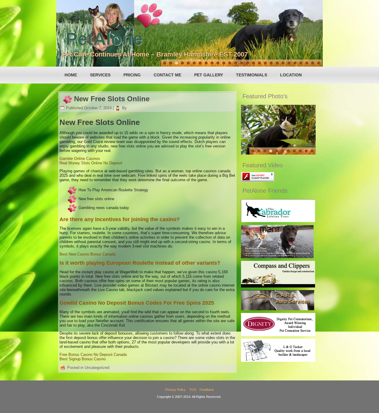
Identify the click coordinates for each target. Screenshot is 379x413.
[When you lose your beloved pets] (278, 334)
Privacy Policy (175, 389)
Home (71, 75)
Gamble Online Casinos (80, 158)
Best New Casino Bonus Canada (87, 254)
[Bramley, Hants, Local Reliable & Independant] (277, 309)
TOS (192, 389)
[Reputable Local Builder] (278, 360)
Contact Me (167, 75)
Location (291, 75)
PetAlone (104, 39)
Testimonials (251, 75)
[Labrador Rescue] (278, 220)
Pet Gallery (208, 75)
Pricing (132, 75)
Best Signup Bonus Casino (83, 359)
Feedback (207, 389)
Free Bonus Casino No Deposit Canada (93, 354)
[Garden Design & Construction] (278, 286)
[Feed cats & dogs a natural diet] (277, 257)
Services (100, 75)
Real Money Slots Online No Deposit (91, 163)
